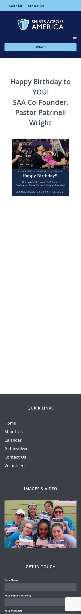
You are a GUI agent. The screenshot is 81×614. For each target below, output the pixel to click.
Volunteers (15, 465)
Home (10, 423)
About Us (13, 431)
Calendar (15, 6)
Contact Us (36, 6)
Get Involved (16, 448)
